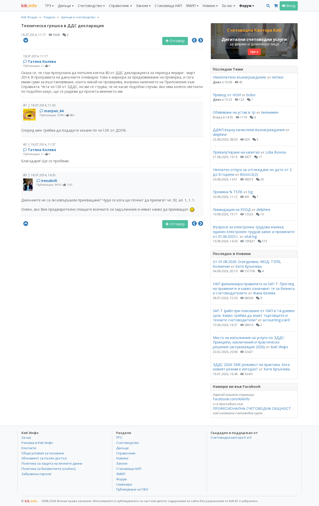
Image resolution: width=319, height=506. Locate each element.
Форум (121, 479)
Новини (122, 458)
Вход (290, 5)
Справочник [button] (119, 5)
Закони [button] (142, 5)
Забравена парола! (36, 474)
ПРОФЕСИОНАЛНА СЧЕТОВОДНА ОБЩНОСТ (252, 408)
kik (29, 501)
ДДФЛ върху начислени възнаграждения (249, 129)
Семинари (124, 484)
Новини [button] (209, 5)
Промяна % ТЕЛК (227, 191)
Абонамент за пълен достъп (44, 458)
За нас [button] (227, 5)
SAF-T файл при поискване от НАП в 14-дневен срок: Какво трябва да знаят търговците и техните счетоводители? (254, 315)
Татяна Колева (42, 61)
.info (29, 5)
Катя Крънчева (249, 266)
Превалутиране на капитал (236, 152)
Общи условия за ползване (42, 453)
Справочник (125, 453)
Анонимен (269, 112)
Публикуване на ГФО (132, 489)
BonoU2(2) (249, 174)
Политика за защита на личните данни (51, 463)
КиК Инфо (279, 346)
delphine (220, 134)
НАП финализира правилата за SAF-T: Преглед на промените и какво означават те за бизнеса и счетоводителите (254, 288)
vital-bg (250, 236)
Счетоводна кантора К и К (231, 437)
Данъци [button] (64, 5)
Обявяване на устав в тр (234, 112)
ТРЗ (119, 437)
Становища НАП (168, 5)
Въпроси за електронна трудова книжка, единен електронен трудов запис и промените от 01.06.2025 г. (254, 232)
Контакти (28, 448)
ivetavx (278, 77)
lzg (250, 191)
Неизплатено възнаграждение (239, 77)
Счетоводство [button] (90, 5)
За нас (26, 437)
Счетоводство (127, 442)
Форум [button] (245, 5)
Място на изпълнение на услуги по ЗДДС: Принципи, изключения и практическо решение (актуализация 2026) (249, 342)
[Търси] (268, 5)
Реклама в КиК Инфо (37, 442)
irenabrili (49, 180)
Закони (121, 463)
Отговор (177, 40)
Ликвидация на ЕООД (232, 209)
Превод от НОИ (227, 94)
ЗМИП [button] (191, 5)
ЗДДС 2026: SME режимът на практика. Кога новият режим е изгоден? (251, 367)
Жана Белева (264, 293)
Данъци (122, 448)
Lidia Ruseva (275, 152)
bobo (250, 94)
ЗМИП (120, 474)
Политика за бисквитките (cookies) (48, 468)
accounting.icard (276, 320)
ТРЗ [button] (48, 5)
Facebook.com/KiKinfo (231, 399)
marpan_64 (54, 110)
